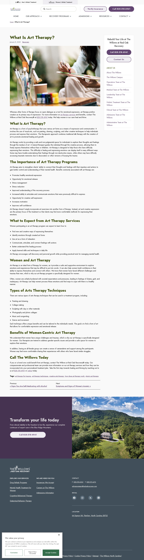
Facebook (74, 498)
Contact (123, 16)
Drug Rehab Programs (18, 482)
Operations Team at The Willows (116, 83)
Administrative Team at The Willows (117, 124)
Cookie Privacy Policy (82, 556)
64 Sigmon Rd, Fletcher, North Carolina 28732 (90, 515)
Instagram (82, 498)
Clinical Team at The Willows (117, 110)
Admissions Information (45, 493)
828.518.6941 (42, 117)
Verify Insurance (95, 9)
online (30, 370)
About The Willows (114, 72)
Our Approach (32, 16)
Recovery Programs (59, 16)
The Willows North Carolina (110, 556)
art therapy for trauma (23, 376)
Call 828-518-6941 (121, 9)
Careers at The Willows (45, 487)
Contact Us (119, 59)
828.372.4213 (91, 482)
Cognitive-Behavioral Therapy (21, 495)
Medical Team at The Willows (118, 90)
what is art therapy (92, 376)
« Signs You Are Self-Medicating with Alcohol (28, 386)
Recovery (25, 42)
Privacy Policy (67, 556)
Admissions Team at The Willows (116, 116)
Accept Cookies (50, 553)
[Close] (58, 534)
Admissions (84, 16)
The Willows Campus (115, 77)
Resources (104, 16)
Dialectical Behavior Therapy (21, 501)
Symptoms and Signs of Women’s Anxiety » (73, 386)
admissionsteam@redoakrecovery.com (84, 486)
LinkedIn (98, 498)
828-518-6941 (78, 482)
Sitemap (95, 556)
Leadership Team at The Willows (116, 96)
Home (16, 16)
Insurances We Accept (45, 482)
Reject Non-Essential (33, 553)
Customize (14, 553)
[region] (32, 545)
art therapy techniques (40, 376)
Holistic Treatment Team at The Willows (118, 104)
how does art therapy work (74, 376)
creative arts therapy (56, 376)
